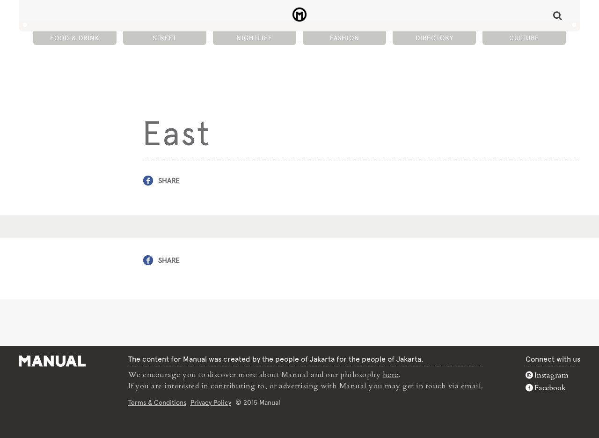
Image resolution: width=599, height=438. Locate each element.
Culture (524, 38)
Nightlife (254, 38)
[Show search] (557, 15)
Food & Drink (74, 38)
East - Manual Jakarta (299, 14)
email (471, 386)
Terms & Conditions (157, 402)
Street (164, 38)
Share (169, 180)
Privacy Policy (210, 402)
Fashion (344, 38)
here (391, 375)
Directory (434, 38)
